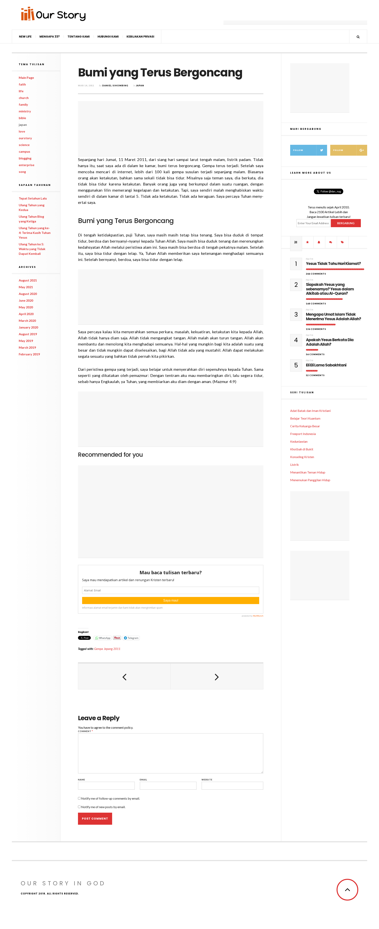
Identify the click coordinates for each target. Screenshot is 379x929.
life (21, 91)
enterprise (26, 165)
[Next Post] (217, 676)
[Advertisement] (295, 15)
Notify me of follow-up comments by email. (110, 798)
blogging (25, 158)
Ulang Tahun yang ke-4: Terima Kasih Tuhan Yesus (35, 232)
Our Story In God (63, 883)
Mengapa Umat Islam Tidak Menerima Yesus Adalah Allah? (333, 316)
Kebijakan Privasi (140, 37)
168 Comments (316, 303)
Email (143, 779)
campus (24, 151)
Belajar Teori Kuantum (305, 418)
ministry (25, 111)
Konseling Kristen (302, 457)
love (22, 131)
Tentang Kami (79, 37)
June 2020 (26, 300)
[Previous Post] (124, 676)
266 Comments (316, 273)
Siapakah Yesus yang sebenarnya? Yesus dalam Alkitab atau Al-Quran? (330, 289)
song (22, 171)
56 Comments (315, 354)
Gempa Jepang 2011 (107, 648)
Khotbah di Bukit (301, 449)
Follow (298, 150)
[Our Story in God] (53, 14)
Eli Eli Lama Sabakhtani (326, 365)
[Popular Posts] (296, 242)
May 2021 (26, 287)
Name (81, 779)
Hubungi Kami (108, 37)
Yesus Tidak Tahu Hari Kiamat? (333, 264)
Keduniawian (299, 441)
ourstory (25, 138)
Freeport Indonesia (303, 434)
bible (22, 118)
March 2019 (27, 347)
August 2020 (28, 294)
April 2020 (26, 314)
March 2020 (27, 320)
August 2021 (28, 280)
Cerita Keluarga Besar (305, 426)
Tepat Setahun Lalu (33, 198)
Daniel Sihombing (115, 85)
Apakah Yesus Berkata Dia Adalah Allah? (330, 342)
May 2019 (26, 341)
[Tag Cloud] (343, 242)
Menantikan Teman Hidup (307, 472)
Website (207, 779)
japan (23, 124)
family (23, 104)
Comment (85, 731)
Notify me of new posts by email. (103, 807)
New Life (25, 37)
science (24, 145)
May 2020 (26, 307)
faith (22, 84)
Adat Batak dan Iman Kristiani (310, 410)
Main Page (26, 77)
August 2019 (28, 334)
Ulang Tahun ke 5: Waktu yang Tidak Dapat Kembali (32, 248)
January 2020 (28, 327)
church (24, 98)
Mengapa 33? (49, 37)
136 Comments (316, 329)
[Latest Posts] (319, 242)
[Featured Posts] (308, 242)
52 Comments (315, 375)
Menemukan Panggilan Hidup (310, 480)
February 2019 (29, 354)
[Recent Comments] (331, 242)
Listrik (294, 464)
